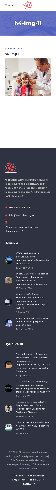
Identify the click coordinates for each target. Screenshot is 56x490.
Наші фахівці (36, 476)
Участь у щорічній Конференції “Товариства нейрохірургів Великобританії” (32, 321)
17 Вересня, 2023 (24, 329)
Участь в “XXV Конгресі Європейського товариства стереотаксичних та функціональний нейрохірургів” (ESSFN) (32, 301)
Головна (17, 476)
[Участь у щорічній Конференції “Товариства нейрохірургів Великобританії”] (9, 323)
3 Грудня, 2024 (23, 396)
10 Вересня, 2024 (24, 267)
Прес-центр (37, 480)
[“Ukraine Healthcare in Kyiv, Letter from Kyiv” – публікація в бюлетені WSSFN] (9, 427)
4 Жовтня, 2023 (23, 312)
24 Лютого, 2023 (24, 433)
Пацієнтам (18, 480)
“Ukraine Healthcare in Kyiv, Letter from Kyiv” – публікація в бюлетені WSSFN (33, 426)
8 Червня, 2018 (13, 49)
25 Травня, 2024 (24, 288)
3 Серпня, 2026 (23, 375)
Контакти (29, 484)
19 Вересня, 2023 (24, 416)
